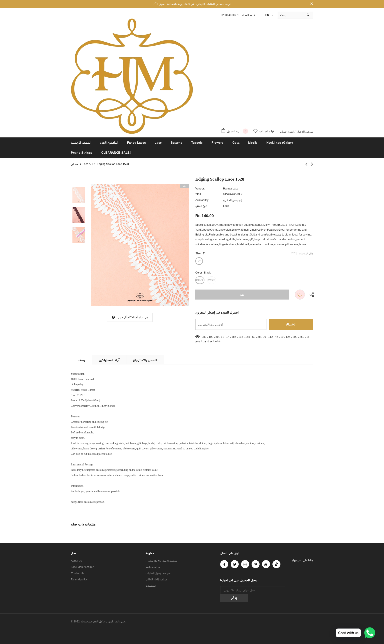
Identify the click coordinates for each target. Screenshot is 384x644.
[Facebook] (224, 564)
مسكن (74, 164)
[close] (311, 4)
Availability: (202, 200)
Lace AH (87, 164)
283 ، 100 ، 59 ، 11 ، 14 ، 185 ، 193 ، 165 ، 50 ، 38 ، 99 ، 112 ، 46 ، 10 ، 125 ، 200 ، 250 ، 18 (256, 336)
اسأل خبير (124, 317)
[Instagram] (245, 564)
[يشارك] (311, 295)
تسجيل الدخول (304, 131)
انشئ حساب (287, 131)
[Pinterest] (256, 564)
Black (200, 280)
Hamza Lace (230, 188)
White (211, 280)
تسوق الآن (159, 4)
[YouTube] (266, 564)
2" (199, 261)
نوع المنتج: (201, 205)
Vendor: (200, 188)
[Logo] (132, 76)
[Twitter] (235, 564)
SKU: (198, 194)
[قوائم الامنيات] (300, 295)
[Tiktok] (276, 564)
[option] (140, 245)
